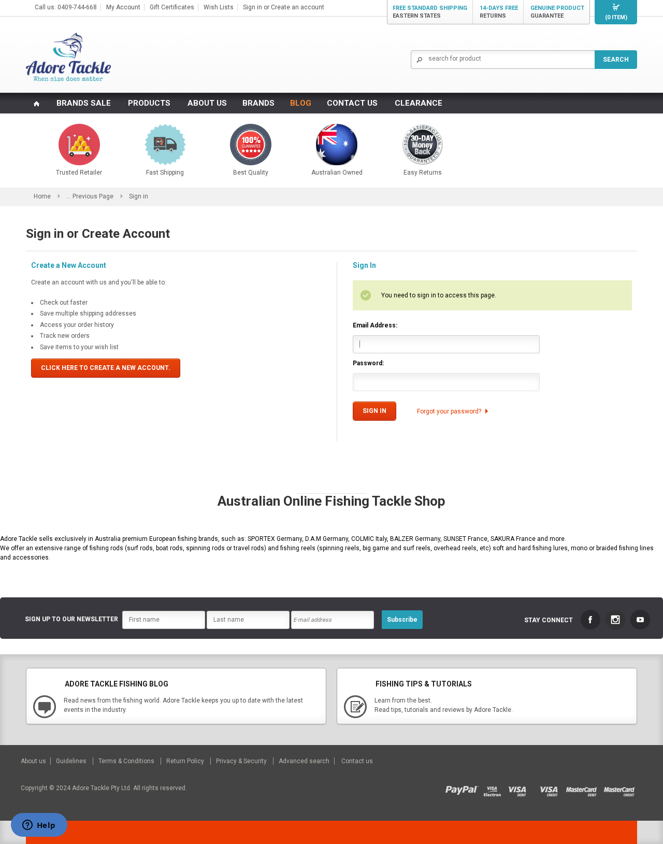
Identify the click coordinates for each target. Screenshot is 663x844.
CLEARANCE (418, 103)
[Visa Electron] (495, 788)
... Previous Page (89, 196)
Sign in (252, 7)
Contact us (357, 761)
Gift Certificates (172, 7)
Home (42, 196)
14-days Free (499, 12)
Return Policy (186, 761)
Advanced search (304, 761)
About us (34, 761)
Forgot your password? (449, 411)
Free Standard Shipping (430, 12)
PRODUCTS (149, 103)
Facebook (590, 620)
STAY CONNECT (548, 620)
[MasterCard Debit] (584, 788)
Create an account (297, 7)
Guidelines (72, 761)
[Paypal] (464, 788)
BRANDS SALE (83, 103)
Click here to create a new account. (105, 367)
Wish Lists (219, 7)
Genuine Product (557, 12)
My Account (123, 7)
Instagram (615, 620)
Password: (368, 363)
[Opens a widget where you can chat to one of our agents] (38, 826)
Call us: (46, 7)
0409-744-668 (77, 7)
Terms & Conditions (127, 761)
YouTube (640, 620)
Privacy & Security (242, 761)
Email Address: (375, 325)
